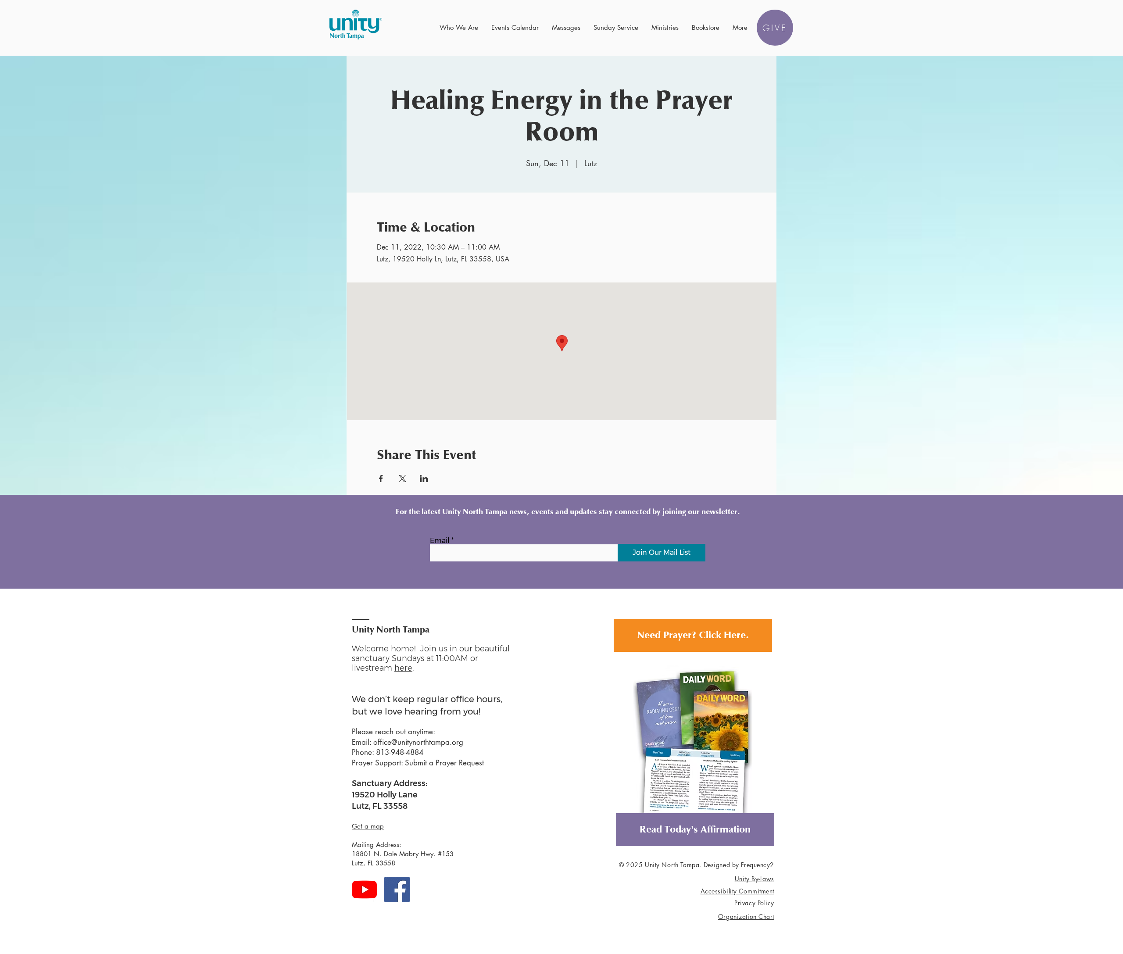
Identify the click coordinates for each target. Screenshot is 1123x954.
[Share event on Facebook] (381, 478)
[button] (459, 28)
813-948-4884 (399, 752)
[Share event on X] (402, 478)
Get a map (368, 826)
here (403, 668)
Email (440, 540)
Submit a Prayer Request (444, 763)
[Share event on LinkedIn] (424, 478)
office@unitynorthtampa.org (418, 742)
